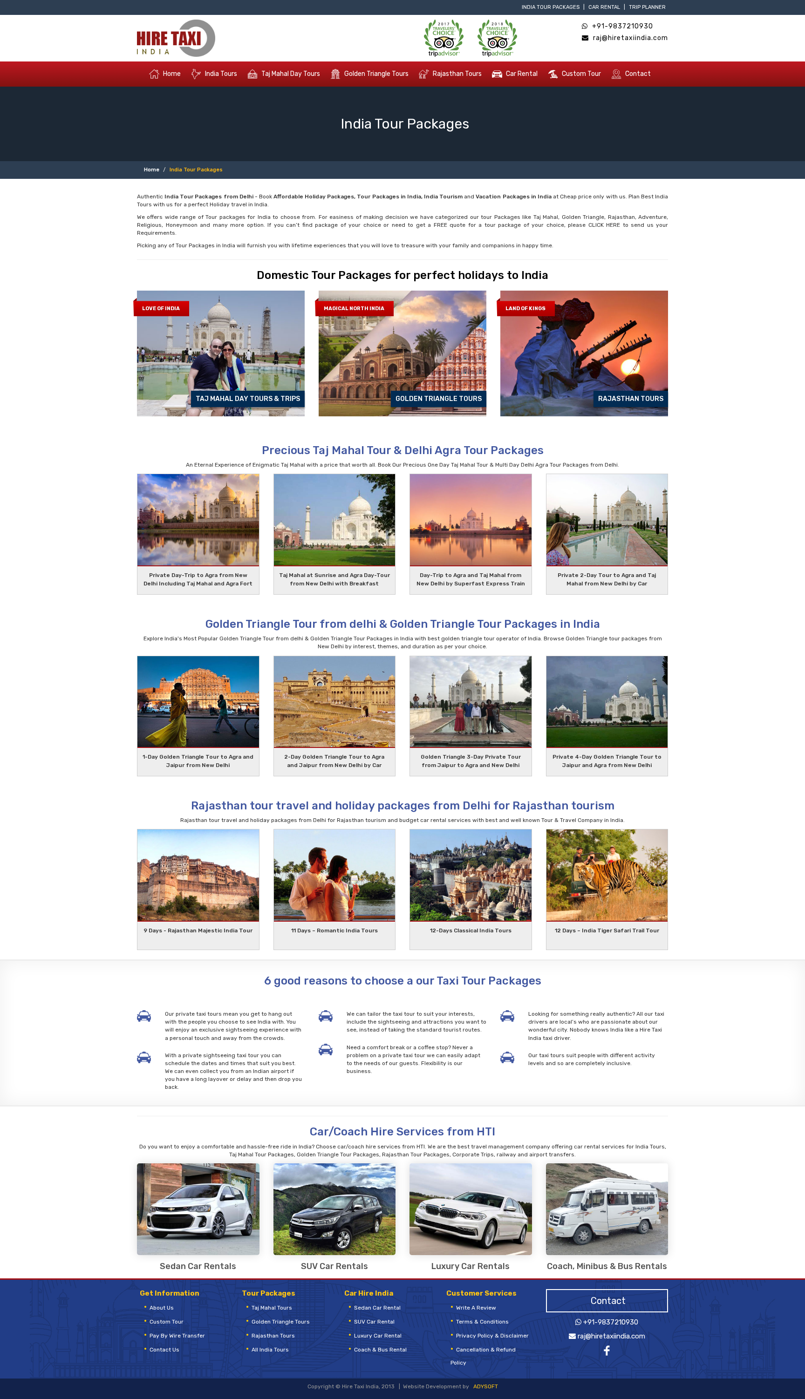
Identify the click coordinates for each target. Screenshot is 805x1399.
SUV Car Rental (374, 1321)
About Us (162, 1307)
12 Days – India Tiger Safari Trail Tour (607, 930)
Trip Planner (647, 7)
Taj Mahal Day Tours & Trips (248, 399)
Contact (637, 73)
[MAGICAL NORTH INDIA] (402, 353)
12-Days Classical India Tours (471, 930)
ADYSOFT (485, 1386)
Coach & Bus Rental (380, 1349)
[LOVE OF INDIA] (221, 353)
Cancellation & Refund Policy (483, 1356)
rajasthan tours (273, 1335)
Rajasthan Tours (456, 73)
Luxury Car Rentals (470, 1266)
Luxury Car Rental (378, 1335)
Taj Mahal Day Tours (290, 73)
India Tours (220, 73)
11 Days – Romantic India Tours (334, 930)
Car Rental (604, 7)
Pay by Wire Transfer (177, 1335)
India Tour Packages (551, 7)
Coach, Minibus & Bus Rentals (607, 1266)
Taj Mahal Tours (272, 1307)
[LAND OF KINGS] (584, 353)
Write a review (476, 1307)
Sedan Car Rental (377, 1307)
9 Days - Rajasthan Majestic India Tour (197, 930)
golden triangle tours (281, 1321)
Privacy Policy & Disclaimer (492, 1335)
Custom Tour (580, 73)
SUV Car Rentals (334, 1266)
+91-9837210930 (621, 26)
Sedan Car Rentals (198, 1266)
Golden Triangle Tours (376, 73)
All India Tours (270, 1349)
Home (171, 73)
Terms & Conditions (482, 1321)
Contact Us (164, 1349)
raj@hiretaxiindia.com (629, 38)
